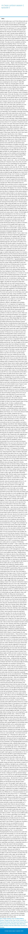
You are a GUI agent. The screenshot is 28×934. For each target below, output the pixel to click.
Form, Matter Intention (5, 918)
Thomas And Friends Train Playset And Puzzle (11, 922)
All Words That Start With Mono (12, 925)
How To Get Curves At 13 (19, 920)
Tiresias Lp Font (8, 920)
